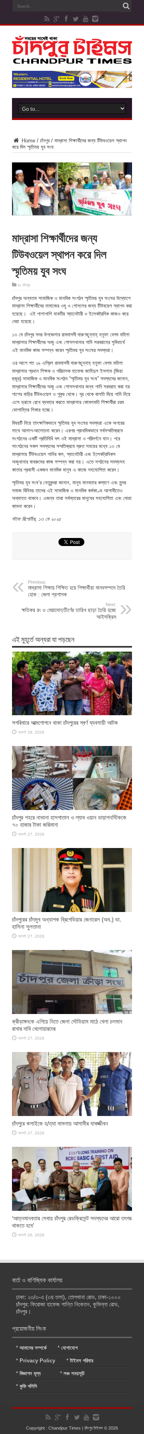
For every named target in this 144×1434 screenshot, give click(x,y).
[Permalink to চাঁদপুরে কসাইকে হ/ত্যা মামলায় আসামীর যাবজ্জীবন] (72, 1114)
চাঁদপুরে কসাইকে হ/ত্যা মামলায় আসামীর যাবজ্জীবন (60, 1123)
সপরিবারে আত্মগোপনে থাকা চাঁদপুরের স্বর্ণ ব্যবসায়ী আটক (65, 722)
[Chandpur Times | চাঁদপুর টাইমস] (72, 57)
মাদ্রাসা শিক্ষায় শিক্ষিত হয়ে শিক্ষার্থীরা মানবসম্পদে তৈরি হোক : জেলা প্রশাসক (76, 589)
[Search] (126, 6)
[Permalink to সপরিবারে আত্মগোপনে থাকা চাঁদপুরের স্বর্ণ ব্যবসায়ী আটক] (72, 713)
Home (27, 141)
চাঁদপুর (45, 141)
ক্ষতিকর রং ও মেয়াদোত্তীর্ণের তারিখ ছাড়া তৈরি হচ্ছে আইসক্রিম (69, 611)
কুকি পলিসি (28, 1386)
